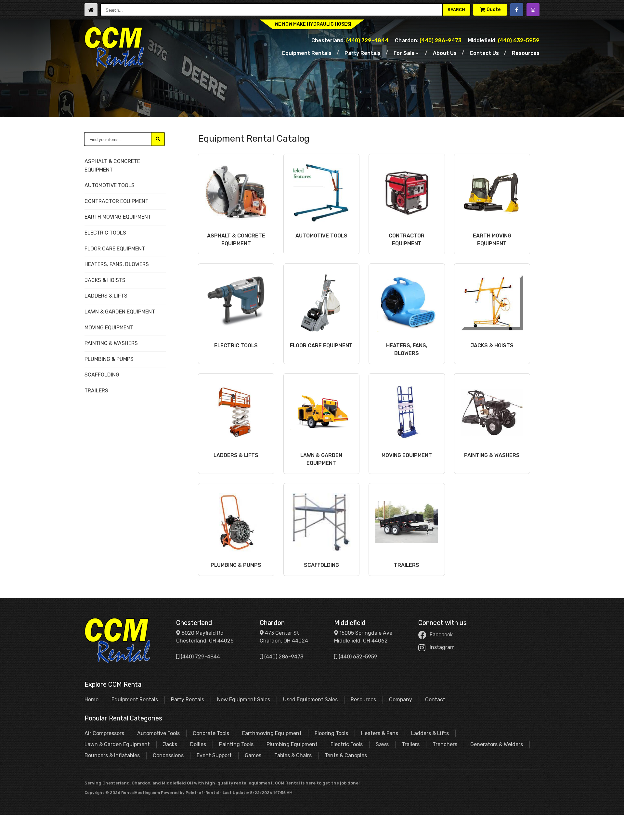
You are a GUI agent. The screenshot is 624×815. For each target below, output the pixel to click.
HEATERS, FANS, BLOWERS (116, 264)
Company (400, 699)
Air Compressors (104, 733)
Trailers (411, 744)
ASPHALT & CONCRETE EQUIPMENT (112, 165)
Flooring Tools (331, 733)
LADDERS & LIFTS (105, 296)
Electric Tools (347, 744)
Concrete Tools (211, 733)
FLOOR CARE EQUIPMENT (114, 249)
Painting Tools (236, 744)
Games (253, 755)
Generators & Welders (496, 744)
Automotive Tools (158, 733)
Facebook (441, 634)
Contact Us (484, 53)
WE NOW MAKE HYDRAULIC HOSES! (313, 24)
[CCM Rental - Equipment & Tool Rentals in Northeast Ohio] (117, 640)
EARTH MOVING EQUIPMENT (117, 217)
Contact (435, 699)
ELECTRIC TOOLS (105, 233)
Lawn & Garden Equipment (117, 744)
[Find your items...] (157, 139)
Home (91, 699)
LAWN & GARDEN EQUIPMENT (119, 312)
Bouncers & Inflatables (112, 755)
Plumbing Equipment (292, 744)
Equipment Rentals (307, 53)
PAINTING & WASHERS (111, 343)
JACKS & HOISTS (104, 280)
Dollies (198, 744)
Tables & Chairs (293, 755)
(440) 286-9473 (428, 40)
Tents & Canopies (346, 755)
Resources (526, 53)
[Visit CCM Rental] (91, 9)
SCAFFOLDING (101, 375)
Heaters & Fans (379, 733)
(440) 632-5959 (504, 40)
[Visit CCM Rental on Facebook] (516, 9)
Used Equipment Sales (310, 699)
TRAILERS (96, 391)
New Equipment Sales (243, 699)
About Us (445, 53)
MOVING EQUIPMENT (108, 328)
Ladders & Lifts (430, 733)
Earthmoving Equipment (272, 733)
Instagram (442, 647)
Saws (382, 744)
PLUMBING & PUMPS (109, 359)
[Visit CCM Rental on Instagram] (533, 9)
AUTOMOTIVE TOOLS (109, 185)
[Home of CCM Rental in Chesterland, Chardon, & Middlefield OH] (114, 47)
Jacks (170, 744)
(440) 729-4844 (349, 40)
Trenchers (445, 744)
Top (612, 805)
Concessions (168, 755)
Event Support (214, 755)
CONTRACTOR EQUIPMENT (116, 201)
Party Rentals (362, 53)
